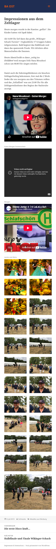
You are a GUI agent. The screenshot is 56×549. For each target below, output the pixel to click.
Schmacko (22, 519)
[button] (15, 267)
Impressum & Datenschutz (14, 545)
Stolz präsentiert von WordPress (37, 545)
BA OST (9, 6)
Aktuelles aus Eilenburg (38, 519)
